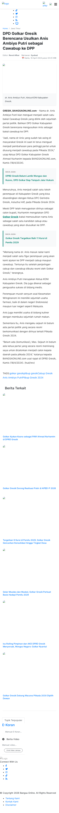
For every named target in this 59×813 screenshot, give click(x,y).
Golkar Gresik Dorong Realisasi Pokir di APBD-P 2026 (29, 488)
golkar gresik (17, 373)
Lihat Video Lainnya (13, 750)
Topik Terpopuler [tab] (13, 720)
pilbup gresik (31, 373)
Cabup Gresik (45, 373)
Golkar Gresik (10, 216)
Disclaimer (10, 804)
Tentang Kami (12, 798)
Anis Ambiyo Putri (12, 377)
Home (5, 28)
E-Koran (8, 725)
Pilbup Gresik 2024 (32, 377)
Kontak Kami (11, 801)
